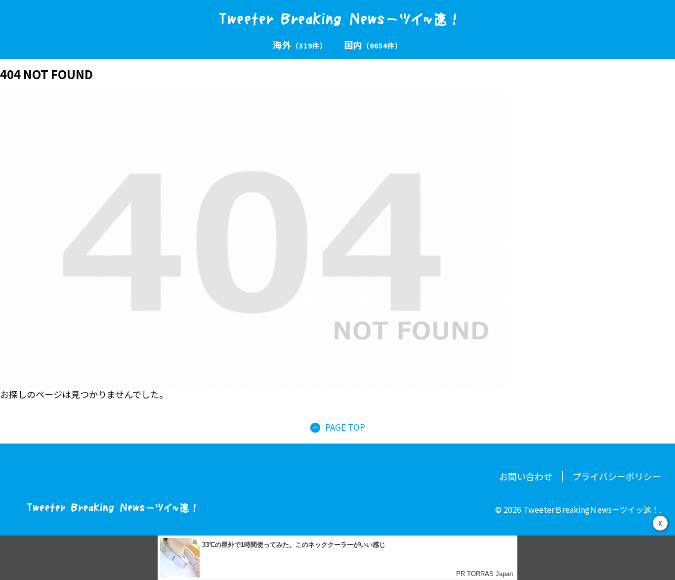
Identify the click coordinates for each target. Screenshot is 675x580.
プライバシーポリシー (616, 476)
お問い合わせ (525, 476)
